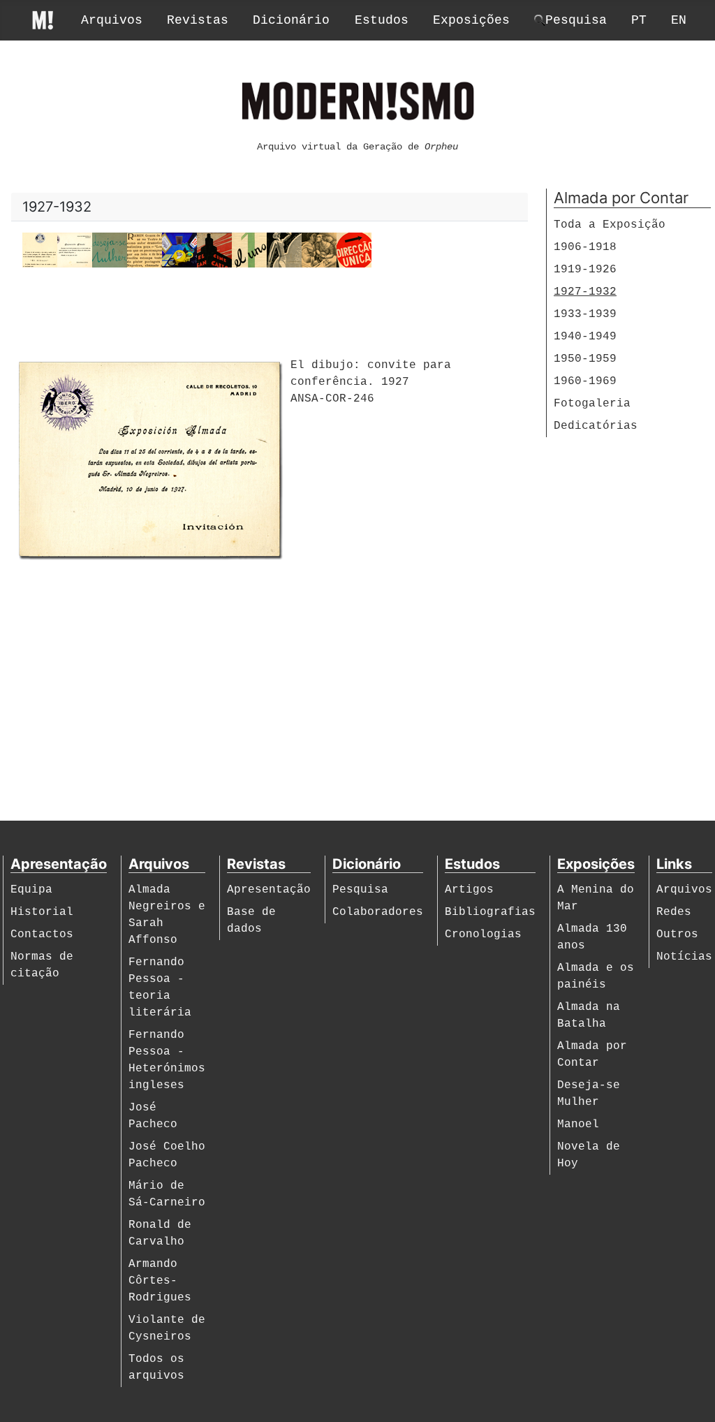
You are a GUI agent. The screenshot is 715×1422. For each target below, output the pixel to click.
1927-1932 (585, 292)
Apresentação (269, 890)
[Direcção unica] (354, 250)
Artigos (469, 890)
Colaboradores (377, 912)
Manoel (578, 1124)
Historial (41, 912)
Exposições (471, 20)
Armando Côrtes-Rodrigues (159, 1281)
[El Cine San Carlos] (214, 250)
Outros (677, 934)
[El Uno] (249, 250)
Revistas (197, 20)
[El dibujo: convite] (74, 250)
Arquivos (111, 20)
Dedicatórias (595, 426)
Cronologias (483, 934)
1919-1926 (585, 269)
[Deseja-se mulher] (109, 250)
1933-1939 (585, 314)
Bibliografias (490, 912)
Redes (673, 912)
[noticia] (144, 250)
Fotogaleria (592, 403)
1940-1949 (585, 336)
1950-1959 (585, 359)
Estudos (381, 20)
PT (639, 20)
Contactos (41, 934)
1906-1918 (585, 247)
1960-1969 (585, 381)
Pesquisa (360, 890)
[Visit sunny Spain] (284, 250)
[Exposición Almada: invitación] (39, 250)
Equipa (31, 890)
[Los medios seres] (179, 250)
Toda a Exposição (609, 225)
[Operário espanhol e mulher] (319, 250)
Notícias (684, 957)
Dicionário (291, 20)
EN (678, 20)
